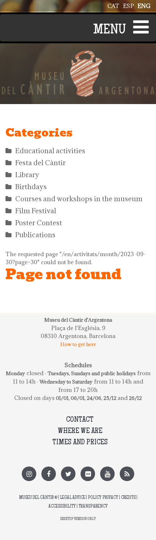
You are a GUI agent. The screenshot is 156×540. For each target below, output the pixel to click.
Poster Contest (38, 222)
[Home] (78, 54)
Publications (35, 234)
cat (113, 5)
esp (128, 5)
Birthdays (31, 186)
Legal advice (72, 498)
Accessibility (62, 506)
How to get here (78, 344)
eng (144, 5)
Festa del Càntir (40, 162)
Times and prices (80, 442)
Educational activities (50, 150)
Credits (128, 498)
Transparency (93, 506)
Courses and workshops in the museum (79, 198)
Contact (80, 420)
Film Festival (35, 210)
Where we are (80, 431)
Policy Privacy (103, 498)
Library (27, 174)
